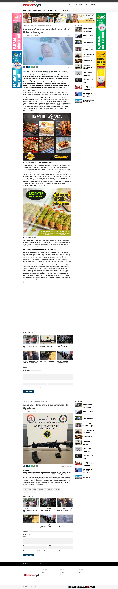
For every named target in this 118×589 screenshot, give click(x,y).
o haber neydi (40, 489)
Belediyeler (34, 10)
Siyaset (29, 10)
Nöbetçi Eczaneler (63, 577)
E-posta (50, 381)
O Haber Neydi (80, 572)
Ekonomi (40, 10)
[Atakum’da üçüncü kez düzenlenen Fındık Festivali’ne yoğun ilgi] (78, 31)
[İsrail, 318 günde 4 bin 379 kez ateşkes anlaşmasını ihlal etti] (65, 339)
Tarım (44, 10)
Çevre (60, 10)
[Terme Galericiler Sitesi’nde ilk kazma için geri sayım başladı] (78, 43)
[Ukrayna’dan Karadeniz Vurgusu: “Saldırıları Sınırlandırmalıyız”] (78, 75)
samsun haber (57, 489)
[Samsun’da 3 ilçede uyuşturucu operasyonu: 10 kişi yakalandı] (48, 339)
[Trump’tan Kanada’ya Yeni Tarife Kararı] (78, 38)
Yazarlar (79, 576)
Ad (24, 381)
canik (25, 489)
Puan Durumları (62, 579)
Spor (48, 10)
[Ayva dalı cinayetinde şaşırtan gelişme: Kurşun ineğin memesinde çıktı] (31, 339)
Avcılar (24, 71)
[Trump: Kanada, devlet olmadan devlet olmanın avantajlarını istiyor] (78, 95)
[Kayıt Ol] (90, 10)
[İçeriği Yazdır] (37, 67)
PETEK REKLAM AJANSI (48, 489)
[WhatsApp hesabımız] (94, 1)
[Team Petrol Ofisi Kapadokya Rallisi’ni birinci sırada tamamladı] (78, 88)
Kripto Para (61, 574)
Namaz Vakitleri (62, 576)
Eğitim (64, 10)
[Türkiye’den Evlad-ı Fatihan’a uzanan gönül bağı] (78, 57)
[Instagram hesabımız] (92, 1)
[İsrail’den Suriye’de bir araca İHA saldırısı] (65, 519)
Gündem (24, 10)
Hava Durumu (62, 572)
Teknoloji (56, 10)
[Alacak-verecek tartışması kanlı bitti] (48, 355)
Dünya (51, 10)
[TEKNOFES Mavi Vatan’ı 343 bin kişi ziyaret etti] (78, 102)
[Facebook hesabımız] (88, 1)
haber (30, 489)
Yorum (24, 372)
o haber (34, 489)
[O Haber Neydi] (32, 6)
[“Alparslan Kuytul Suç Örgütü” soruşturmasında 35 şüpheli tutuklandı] (65, 355)
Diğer (68, 10)
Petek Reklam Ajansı (35, 586)
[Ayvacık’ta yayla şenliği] (78, 62)
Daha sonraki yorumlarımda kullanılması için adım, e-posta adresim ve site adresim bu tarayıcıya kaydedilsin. (42, 387)
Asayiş (68, 35)
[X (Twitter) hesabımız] (90, 1)
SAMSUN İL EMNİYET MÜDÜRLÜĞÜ (29, 492)
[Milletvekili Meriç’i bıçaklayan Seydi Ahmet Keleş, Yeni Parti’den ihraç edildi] (31, 355)
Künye (79, 574)
